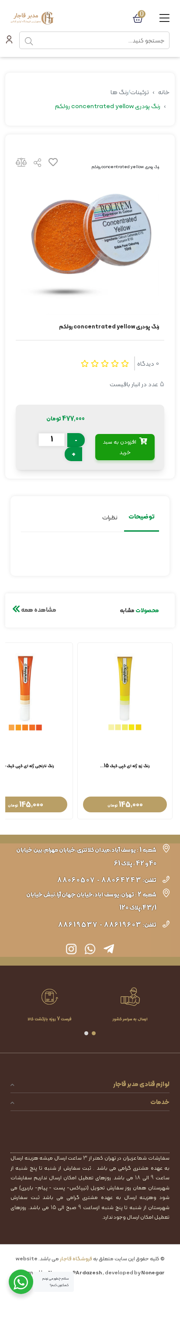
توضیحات (141, 516)
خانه (164, 92)
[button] (93, 1033)
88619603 (123, 925)
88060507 (76, 880)
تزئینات (139, 92)
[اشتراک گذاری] (38, 164)
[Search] (29, 40)
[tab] (141, 518)
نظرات (110, 517)
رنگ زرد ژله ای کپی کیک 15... (125, 766)
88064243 (121, 880)
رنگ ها (119, 92)
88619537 (78, 925)
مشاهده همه (38, 609)
